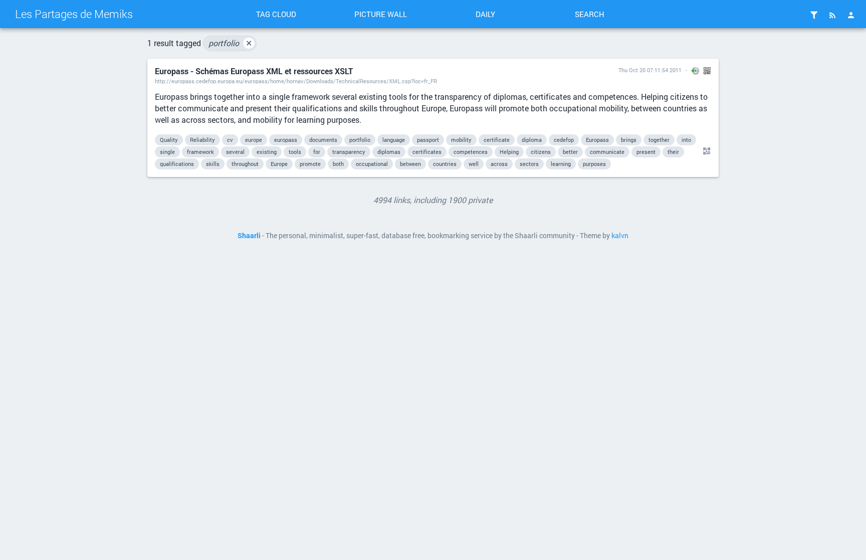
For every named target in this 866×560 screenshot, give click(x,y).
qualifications (177, 163)
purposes (594, 163)
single (167, 151)
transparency (348, 151)
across (499, 163)
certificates (427, 151)
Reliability (202, 139)
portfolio (230, 43)
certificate (497, 139)
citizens (541, 151)
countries (445, 163)
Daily (485, 14)
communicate (607, 151)
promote (310, 163)
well (474, 163)
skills (213, 163)
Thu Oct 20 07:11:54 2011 (650, 70)
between (410, 163)
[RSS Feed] (832, 15)
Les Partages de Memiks (74, 14)
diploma (532, 139)
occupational (372, 163)
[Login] (850, 15)
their (673, 151)
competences (471, 151)
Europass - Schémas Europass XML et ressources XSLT (254, 71)
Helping (509, 151)
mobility (461, 139)
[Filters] (813, 15)
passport (428, 139)
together (659, 139)
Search (589, 14)
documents (323, 139)
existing (267, 151)
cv (230, 139)
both (338, 163)
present (646, 151)
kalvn (619, 235)
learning (561, 163)
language (393, 139)
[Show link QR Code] (705, 151)
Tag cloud (276, 14)
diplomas (388, 151)
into (686, 139)
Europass (597, 139)
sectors (529, 163)
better (570, 151)
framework (200, 151)
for (316, 151)
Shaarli (249, 235)
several (235, 151)
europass (285, 139)
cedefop (564, 139)
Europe (279, 163)
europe (253, 139)
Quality (169, 139)
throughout (245, 163)
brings (628, 139)
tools (295, 151)
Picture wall (380, 14)
